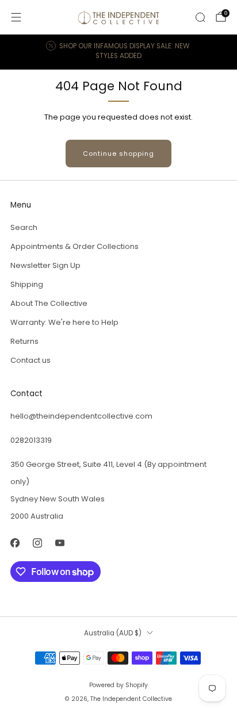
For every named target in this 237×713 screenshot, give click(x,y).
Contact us (30, 360)
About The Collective (48, 303)
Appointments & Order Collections (74, 246)
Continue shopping (118, 153)
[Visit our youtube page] (59, 543)
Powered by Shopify (118, 685)
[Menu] (16, 17)
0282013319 (31, 440)
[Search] (200, 17)
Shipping (26, 284)
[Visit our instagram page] (37, 543)
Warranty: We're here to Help (64, 322)
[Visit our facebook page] (14, 543)
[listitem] (119, 52)
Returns (24, 341)
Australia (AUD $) (113, 633)
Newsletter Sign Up (45, 265)
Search (23, 227)
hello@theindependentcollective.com (81, 416)
